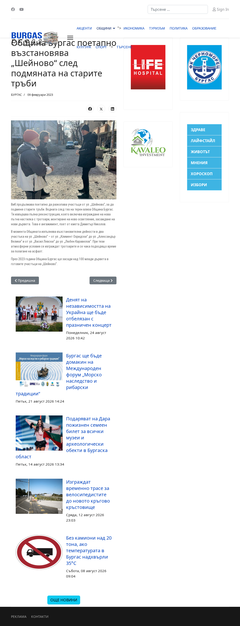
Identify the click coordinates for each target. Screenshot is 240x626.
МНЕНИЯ (199, 162)
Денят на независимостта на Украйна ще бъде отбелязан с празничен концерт (89, 312)
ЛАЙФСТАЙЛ (203, 140)
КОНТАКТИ (40, 616)
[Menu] (70, 37)
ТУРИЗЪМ (157, 28)
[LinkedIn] (112, 109)
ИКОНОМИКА (134, 28)
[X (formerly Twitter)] (101, 109)
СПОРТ (101, 47)
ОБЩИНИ (104, 28)
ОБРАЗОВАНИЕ (204, 28)
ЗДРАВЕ (198, 129)
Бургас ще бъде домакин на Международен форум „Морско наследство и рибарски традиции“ (59, 374)
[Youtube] (21, 9)
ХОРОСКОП (202, 173)
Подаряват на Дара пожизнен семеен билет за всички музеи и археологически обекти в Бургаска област (63, 437)
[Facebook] (13, 9)
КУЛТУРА (84, 47)
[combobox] (178, 9)
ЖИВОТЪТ (200, 151)
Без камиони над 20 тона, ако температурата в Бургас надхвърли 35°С (89, 550)
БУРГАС (16, 95)
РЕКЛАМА (18, 616)
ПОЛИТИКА (179, 28)
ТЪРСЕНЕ (124, 47)
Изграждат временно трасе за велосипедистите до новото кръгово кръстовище (88, 494)
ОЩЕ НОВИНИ (63, 600)
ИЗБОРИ (199, 184)
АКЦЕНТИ (84, 28)
